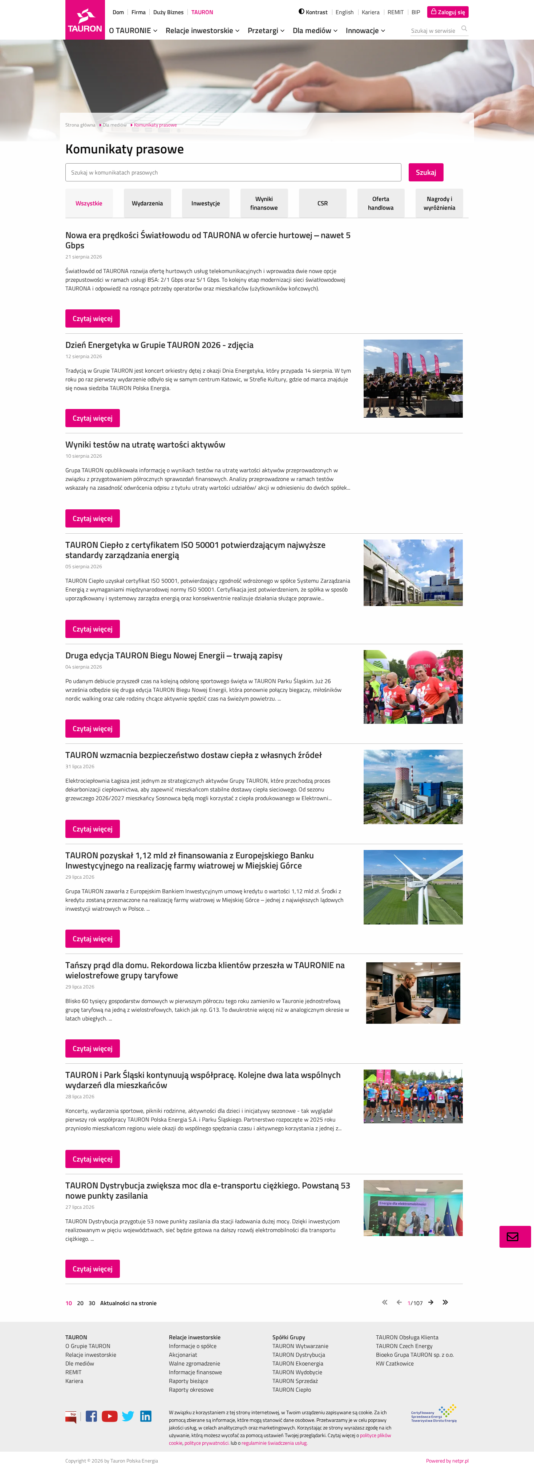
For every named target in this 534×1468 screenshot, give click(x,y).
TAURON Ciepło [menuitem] (291, 1389)
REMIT (396, 12)
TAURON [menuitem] (76, 1337)
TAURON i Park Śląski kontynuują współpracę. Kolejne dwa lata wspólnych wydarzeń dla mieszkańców (203, 1079)
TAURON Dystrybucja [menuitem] (298, 1354)
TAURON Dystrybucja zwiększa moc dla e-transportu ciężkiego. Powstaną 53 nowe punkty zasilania (207, 1190)
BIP (416, 12)
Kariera (371, 12)
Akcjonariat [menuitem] (183, 1354)
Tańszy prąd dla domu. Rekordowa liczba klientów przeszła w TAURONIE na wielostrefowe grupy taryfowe (205, 970)
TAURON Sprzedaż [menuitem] (295, 1380)
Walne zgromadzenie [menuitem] (194, 1363)
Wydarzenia (147, 203)
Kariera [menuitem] (74, 1380)
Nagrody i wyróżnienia (440, 203)
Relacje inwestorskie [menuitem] (90, 1354)
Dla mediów (313, 30)
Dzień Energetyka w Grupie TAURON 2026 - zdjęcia (159, 344)
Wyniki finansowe (264, 203)
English (345, 12)
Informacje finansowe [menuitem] (195, 1372)
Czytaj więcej (93, 318)
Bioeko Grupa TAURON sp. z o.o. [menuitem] (415, 1354)
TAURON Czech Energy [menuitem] (404, 1345)
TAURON (202, 12)
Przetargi (264, 30)
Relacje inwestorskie (200, 30)
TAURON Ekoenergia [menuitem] (297, 1363)
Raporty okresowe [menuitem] (191, 1389)
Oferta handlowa (381, 203)
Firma (139, 12)
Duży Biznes (168, 12)
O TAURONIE (131, 30)
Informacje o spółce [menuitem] (193, 1345)
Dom (118, 12)
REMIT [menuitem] (73, 1372)
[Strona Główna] (85, 20)
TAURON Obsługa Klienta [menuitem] (407, 1337)
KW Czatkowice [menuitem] (395, 1363)
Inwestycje (205, 203)
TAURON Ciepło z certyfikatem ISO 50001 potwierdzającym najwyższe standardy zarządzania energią (195, 549)
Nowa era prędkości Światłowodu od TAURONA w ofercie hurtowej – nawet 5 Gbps (208, 240)
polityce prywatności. (207, 1443)
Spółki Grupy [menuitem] (288, 1337)
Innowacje (363, 30)
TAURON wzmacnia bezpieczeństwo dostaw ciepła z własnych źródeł (193, 754)
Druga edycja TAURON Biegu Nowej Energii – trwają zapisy (174, 655)
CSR (322, 203)
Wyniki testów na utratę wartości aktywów (145, 444)
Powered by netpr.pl (447, 1460)
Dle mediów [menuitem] (79, 1363)
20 (80, 1303)
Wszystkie (89, 203)
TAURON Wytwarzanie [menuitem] (300, 1345)
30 (92, 1303)
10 (69, 1303)
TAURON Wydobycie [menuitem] (297, 1372)
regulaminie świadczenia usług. (275, 1443)
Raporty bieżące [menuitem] (188, 1380)
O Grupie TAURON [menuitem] (87, 1345)
